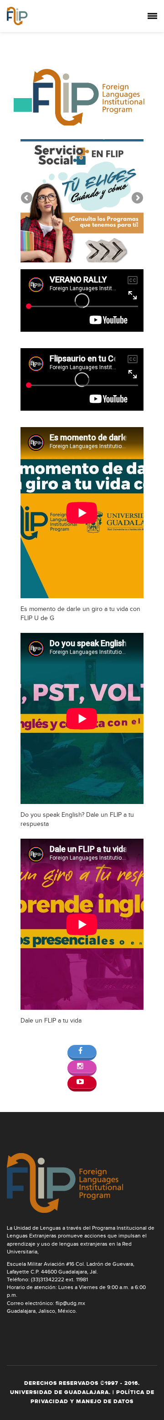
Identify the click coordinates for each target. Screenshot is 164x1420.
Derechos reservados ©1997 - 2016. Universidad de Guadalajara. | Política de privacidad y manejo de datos (82, 1392)
